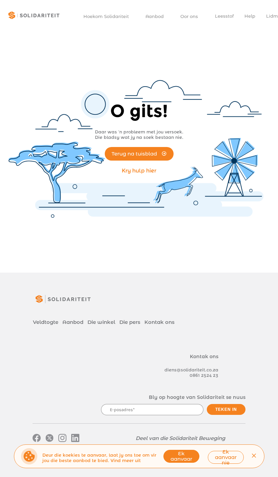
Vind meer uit (126, 460)
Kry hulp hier (139, 170)
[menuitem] (109, 16)
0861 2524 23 (204, 375)
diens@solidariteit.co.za (191, 369)
